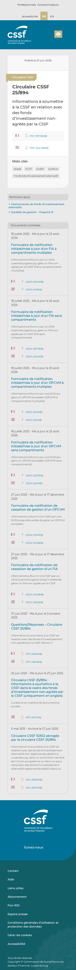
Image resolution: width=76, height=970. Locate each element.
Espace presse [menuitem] (18, 914)
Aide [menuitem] (11, 879)
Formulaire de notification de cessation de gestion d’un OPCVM (38, 507)
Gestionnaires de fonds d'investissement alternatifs (36, 206)
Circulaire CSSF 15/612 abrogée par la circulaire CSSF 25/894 (35, 738)
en (52, 16)
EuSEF (40, 168)
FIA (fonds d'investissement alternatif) (36, 175)
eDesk (17, 168)
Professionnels (27, 4)
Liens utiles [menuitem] (15, 888)
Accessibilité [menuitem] (16, 944)
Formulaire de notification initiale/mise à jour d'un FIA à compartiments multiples (34, 249)
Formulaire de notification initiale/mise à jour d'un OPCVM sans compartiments (36, 446)
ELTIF (29, 168)
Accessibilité (30, 16)
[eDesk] (58, 34)
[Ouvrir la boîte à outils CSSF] (50, 36)
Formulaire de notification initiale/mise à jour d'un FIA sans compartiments (36, 316)
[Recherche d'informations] (45, 36)
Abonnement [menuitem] (17, 897)
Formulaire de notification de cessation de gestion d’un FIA (34, 567)
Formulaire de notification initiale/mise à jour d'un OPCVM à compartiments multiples (37, 383)
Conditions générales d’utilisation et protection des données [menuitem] (33, 924)
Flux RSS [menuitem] (14, 905)
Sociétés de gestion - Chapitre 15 (32, 212)
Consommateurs (48, 4)
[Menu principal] (65, 33)
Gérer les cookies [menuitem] (20, 935)
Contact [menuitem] (13, 871)
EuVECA (53, 168)
